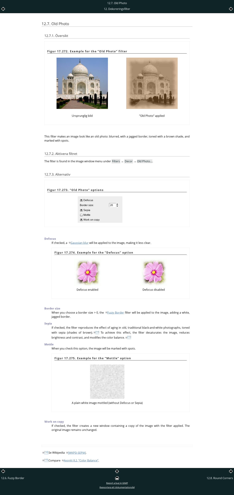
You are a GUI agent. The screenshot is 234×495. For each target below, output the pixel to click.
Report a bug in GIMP (117, 483)
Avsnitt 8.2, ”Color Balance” (81, 460)
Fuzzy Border (115, 312)
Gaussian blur (80, 243)
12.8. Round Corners (220, 478)
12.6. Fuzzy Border (12, 478)
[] (77, 453)
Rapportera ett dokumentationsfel (117, 487)
